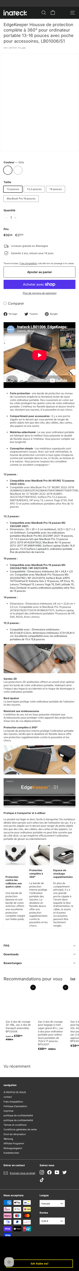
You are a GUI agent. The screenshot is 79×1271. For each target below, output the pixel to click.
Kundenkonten (11, 1152)
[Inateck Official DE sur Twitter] (64, 1172)
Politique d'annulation (15, 1106)
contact (8, 1096)
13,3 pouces (34, 189)
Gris (8, 170)
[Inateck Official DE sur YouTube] (57, 1172)
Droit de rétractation (15, 1134)
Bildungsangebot (13, 1148)
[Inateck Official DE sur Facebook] (49, 1172)
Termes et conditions (15, 1124)
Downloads (11, 954)
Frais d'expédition (28, 263)
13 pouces (13, 189)
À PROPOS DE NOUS (15, 1092)
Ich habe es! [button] (39, 1263)
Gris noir (18, 170)
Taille (7, 182)
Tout (72, 978)
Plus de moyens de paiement (39, 293)
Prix (6, 229)
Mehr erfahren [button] (54, 1253)
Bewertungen (13, 963)
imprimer (8, 1110)
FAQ (6, 945)
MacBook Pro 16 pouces (21, 198)
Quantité (9, 210)
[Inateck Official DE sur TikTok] (42, 1180)
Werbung (8, 1138)
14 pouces (56, 189)
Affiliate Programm (14, 1143)
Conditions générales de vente (20, 1129)
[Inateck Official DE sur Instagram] (42, 1172)
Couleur (14, 162)
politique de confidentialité (18, 1115)
